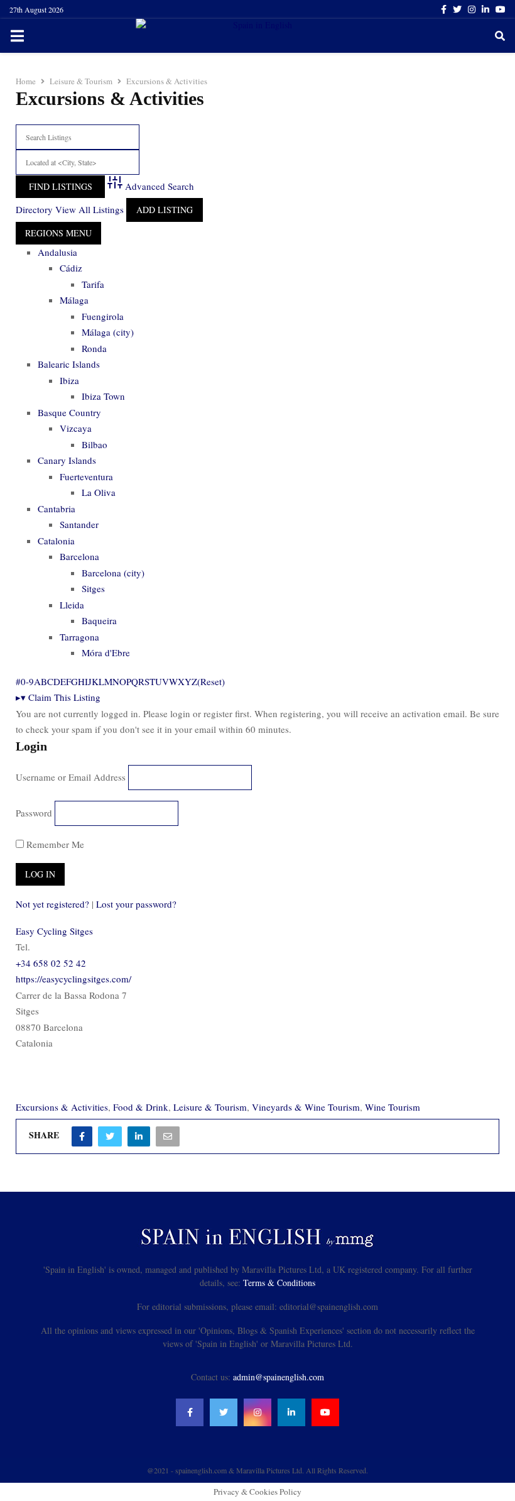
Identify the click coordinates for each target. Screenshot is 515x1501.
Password (34, 812)
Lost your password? (136, 904)
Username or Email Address (71, 777)
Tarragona (79, 636)
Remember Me (54, 844)
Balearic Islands (69, 364)
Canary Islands (67, 460)
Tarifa (93, 284)
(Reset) (211, 681)
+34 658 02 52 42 (51, 963)
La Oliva (99, 492)
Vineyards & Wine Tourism (306, 1107)
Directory (34, 209)
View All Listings (89, 209)
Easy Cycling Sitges (54, 931)
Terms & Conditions (279, 1283)
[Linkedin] (291, 1412)
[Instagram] (257, 1412)
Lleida (72, 604)
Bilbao (94, 444)
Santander (79, 524)
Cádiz (71, 267)
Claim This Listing (58, 697)
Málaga (74, 300)
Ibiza (69, 380)
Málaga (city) (108, 332)
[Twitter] (223, 1412)
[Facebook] (189, 1412)
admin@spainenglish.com (278, 1377)
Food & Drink (140, 1107)
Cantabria (56, 508)
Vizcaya (76, 428)
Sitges (93, 588)
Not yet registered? (52, 904)
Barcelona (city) (113, 572)
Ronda (94, 348)
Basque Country (69, 412)
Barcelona (79, 556)
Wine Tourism (392, 1107)
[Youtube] (325, 1412)
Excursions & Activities (62, 1107)
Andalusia (57, 252)
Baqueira (99, 620)
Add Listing (164, 210)
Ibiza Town (103, 396)
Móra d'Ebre (106, 652)
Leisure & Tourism (210, 1107)
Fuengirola (103, 316)
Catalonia (56, 540)
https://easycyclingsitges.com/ (73, 978)
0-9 (27, 681)
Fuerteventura (86, 476)
